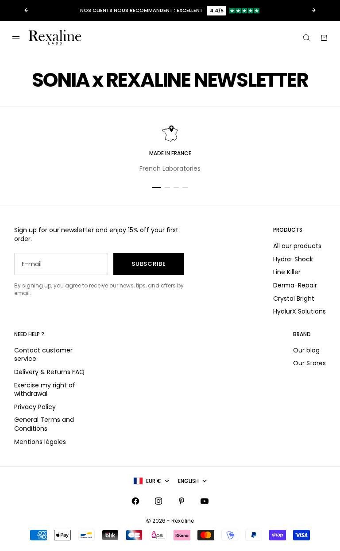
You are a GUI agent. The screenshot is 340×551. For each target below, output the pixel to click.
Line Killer (287, 272)
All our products (297, 245)
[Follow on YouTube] (204, 501)
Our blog (306, 350)
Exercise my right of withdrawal (44, 389)
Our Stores (309, 363)
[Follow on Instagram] (158, 501)
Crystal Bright (293, 298)
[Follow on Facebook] (135, 501)
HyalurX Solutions (299, 311)
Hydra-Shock (293, 259)
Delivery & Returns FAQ (49, 371)
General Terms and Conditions (44, 424)
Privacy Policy (35, 406)
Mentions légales (40, 441)
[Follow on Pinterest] (181, 501)
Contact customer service (43, 355)
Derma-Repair (295, 285)
